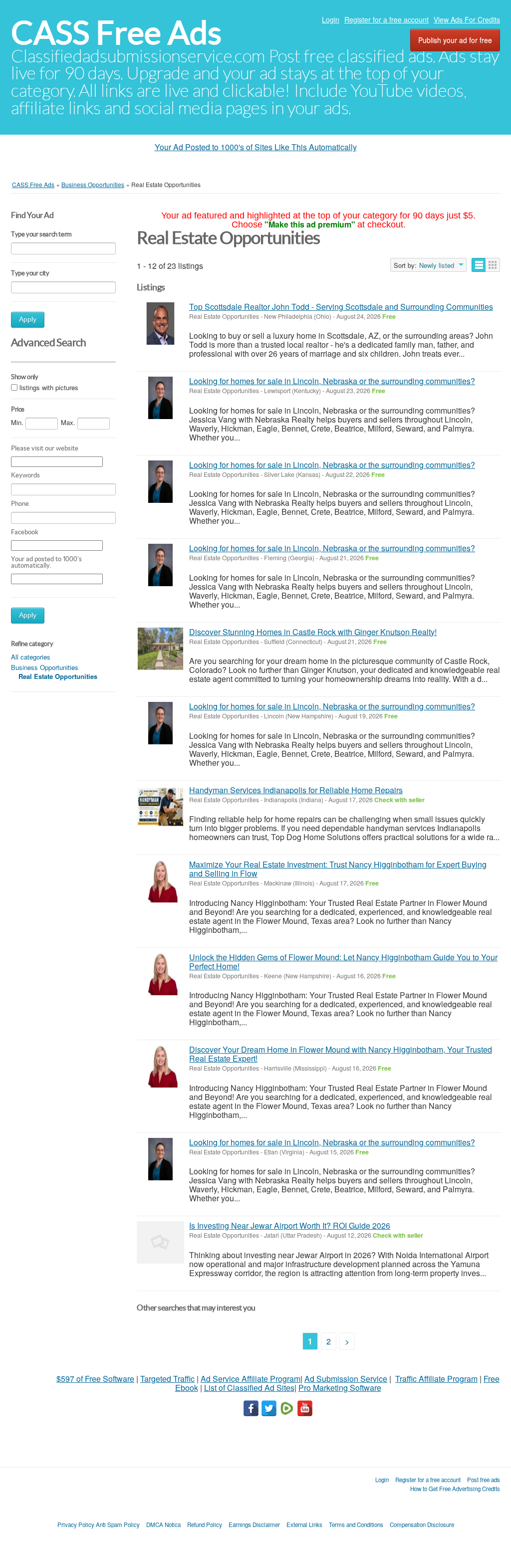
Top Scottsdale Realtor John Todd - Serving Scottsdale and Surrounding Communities (341, 306)
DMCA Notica (163, 1525)
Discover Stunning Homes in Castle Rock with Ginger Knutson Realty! (313, 632)
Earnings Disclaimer (254, 1525)
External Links (304, 1525)
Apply (27, 319)
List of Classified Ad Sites (249, 1387)
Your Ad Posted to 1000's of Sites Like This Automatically (256, 147)
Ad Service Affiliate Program (250, 1378)
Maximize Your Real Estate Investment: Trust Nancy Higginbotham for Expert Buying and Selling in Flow (338, 869)
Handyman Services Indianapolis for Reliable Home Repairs (296, 790)
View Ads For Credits (467, 19)
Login (330, 19)
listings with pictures (48, 388)
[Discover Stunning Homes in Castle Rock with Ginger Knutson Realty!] (160, 649)
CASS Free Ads (116, 32)
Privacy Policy (75, 1525)
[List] (479, 265)
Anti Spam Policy (118, 1525)
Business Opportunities (44, 667)
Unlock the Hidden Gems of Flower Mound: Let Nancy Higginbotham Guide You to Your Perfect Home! (343, 961)
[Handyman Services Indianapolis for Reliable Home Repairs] (160, 807)
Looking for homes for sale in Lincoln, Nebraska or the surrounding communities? (332, 381)
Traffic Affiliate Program (436, 1378)
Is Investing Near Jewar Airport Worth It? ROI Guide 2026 (289, 1225)
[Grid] (493, 265)
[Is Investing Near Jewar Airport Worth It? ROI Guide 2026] (160, 1242)
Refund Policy (204, 1525)
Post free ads (483, 1480)
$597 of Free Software (95, 1378)
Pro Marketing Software (339, 1387)
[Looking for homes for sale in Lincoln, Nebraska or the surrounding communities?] (160, 398)
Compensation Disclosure (422, 1525)
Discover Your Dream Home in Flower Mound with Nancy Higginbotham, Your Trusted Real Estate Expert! (340, 1054)
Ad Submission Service (345, 1378)
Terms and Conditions (356, 1525)
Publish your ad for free (455, 40)
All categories (30, 657)
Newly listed (436, 265)
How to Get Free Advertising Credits (455, 1489)
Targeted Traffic (167, 1378)
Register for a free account (386, 19)
